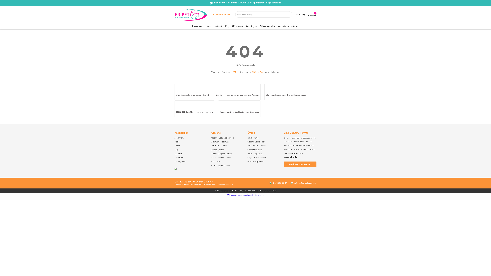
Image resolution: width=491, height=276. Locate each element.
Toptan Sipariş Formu (220, 165)
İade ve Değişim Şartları (221, 154)
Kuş (176, 150)
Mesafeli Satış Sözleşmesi (222, 138)
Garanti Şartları (217, 150)
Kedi (176, 142)
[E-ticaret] (245, 195)
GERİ (234, 72)
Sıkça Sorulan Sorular (256, 158)
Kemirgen (179, 158)
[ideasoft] (232, 195)
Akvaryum (179, 138)
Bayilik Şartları (253, 138)
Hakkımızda (216, 161)
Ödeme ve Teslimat (219, 142)
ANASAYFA (257, 72)
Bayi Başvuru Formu (256, 146)
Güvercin (178, 154)
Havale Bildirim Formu (221, 158)
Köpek (177, 146)
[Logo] (191, 14)
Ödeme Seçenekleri (256, 142)
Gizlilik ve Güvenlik (219, 146)
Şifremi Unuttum (255, 150)
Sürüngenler (180, 161)
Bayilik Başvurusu (255, 154)
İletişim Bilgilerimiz (255, 161)
